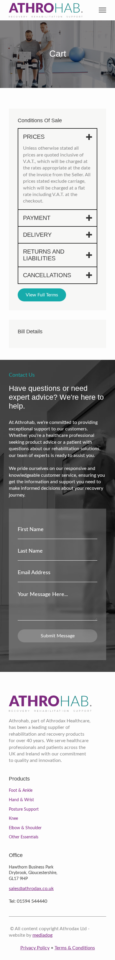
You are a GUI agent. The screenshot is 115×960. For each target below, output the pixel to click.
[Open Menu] (102, 10)
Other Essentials (23, 837)
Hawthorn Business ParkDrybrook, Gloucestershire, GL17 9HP (33, 873)
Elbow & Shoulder (25, 828)
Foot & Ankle (20, 790)
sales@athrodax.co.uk (31, 888)
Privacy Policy (35, 948)
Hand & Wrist (21, 800)
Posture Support (24, 809)
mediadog (42, 935)
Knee (13, 819)
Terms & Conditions (75, 948)
